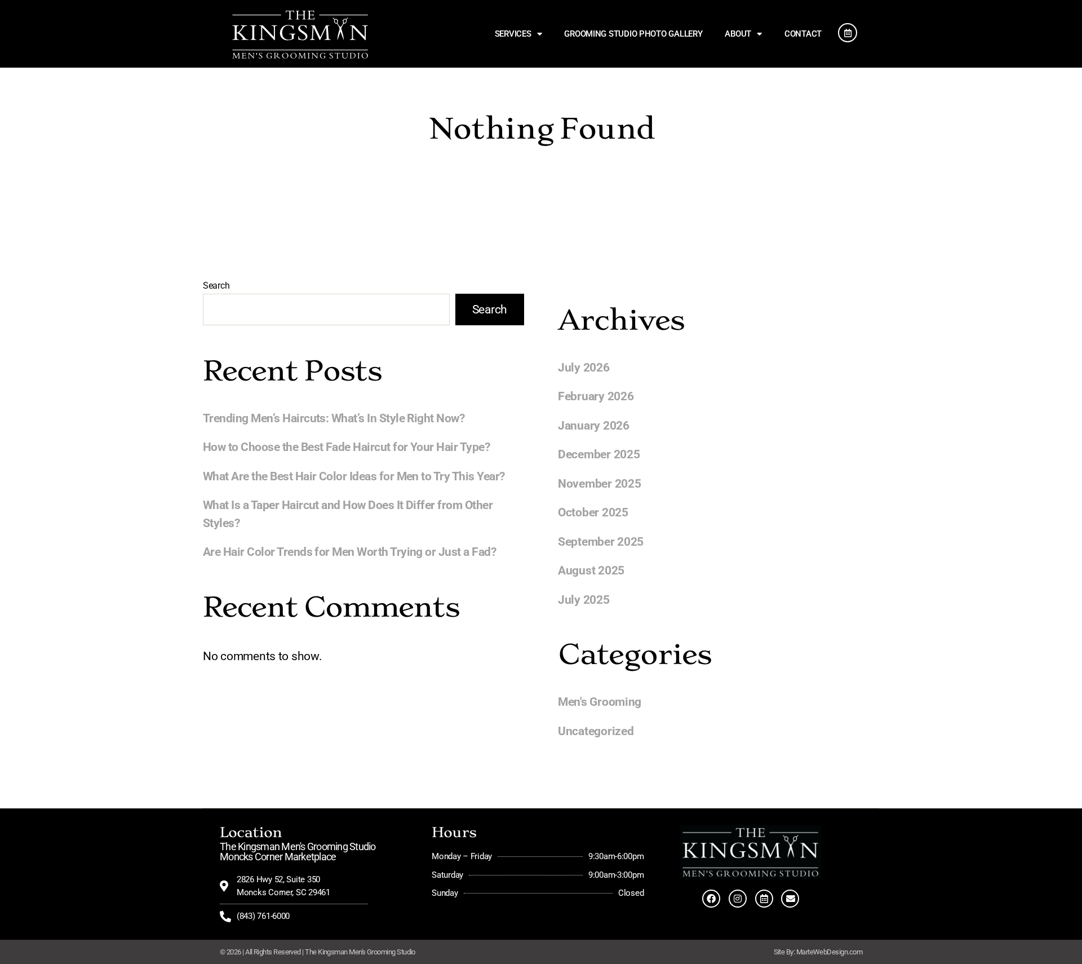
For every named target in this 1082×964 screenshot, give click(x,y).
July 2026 (584, 367)
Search (216, 285)
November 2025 (599, 483)
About (738, 34)
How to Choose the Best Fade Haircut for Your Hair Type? (346, 447)
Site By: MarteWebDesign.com (818, 952)
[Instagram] (738, 899)
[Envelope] (790, 899)
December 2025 (599, 454)
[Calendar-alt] (764, 899)
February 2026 (596, 396)
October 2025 (593, 512)
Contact (803, 34)
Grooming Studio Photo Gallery (633, 34)
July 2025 (584, 600)
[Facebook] (711, 899)
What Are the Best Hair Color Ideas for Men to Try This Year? (354, 476)
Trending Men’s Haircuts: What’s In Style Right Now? (333, 418)
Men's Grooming (599, 702)
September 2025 (601, 542)
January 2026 (593, 425)
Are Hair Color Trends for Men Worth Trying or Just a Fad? (349, 552)
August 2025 (591, 570)
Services (513, 34)
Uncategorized (596, 731)
